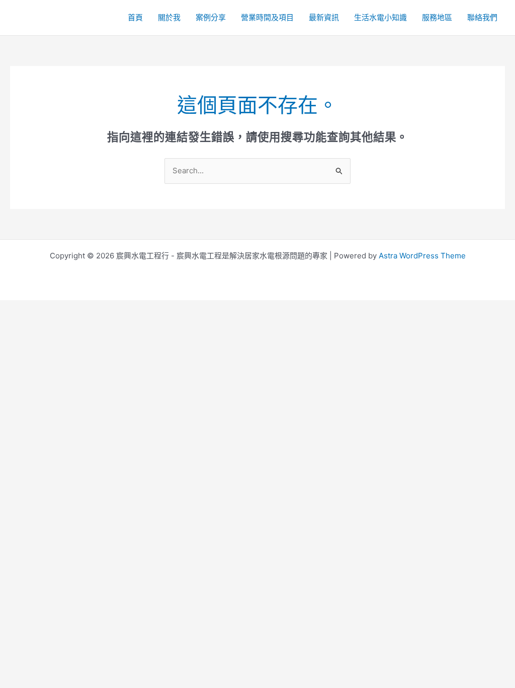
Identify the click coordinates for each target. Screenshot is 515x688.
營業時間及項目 (267, 17)
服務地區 (437, 17)
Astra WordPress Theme (422, 255)
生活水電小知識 (380, 17)
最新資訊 (324, 17)
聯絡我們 (482, 17)
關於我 (169, 17)
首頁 (135, 17)
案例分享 (211, 17)
